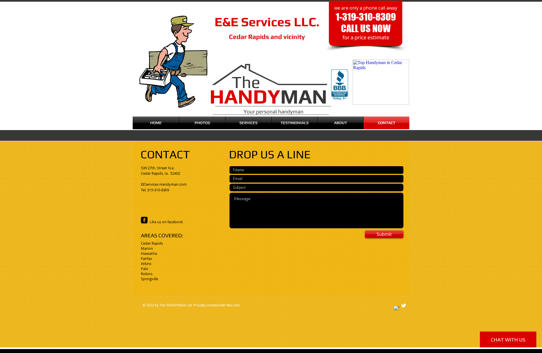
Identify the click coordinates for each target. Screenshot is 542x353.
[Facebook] (396, 309)
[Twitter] (403, 305)
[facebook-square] (144, 220)
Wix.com (233, 305)
